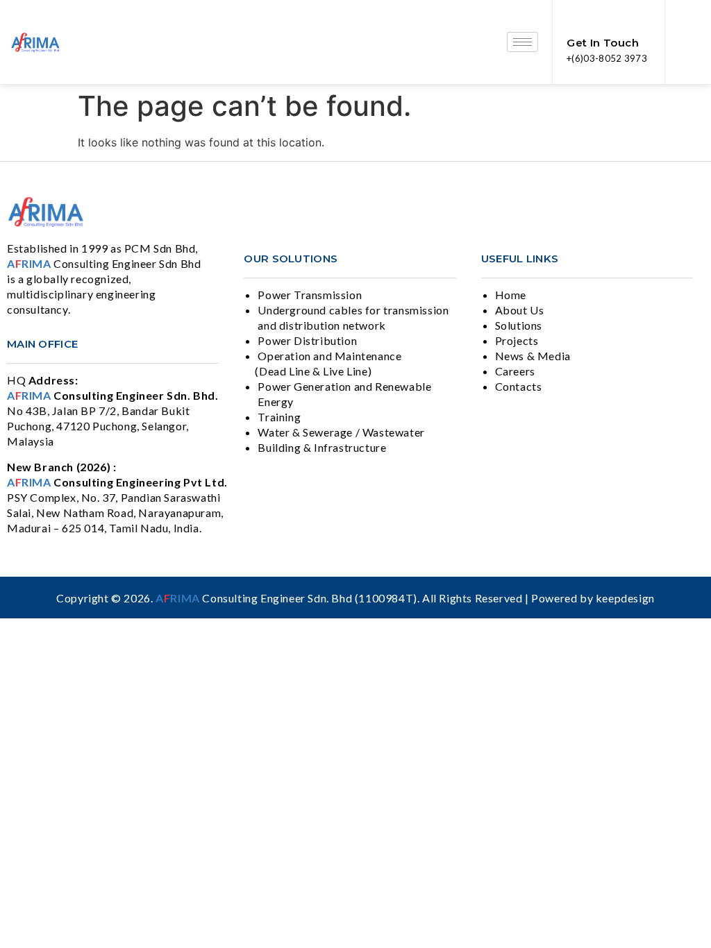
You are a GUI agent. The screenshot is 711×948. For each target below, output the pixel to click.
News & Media (533, 355)
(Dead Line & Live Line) (313, 371)
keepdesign (625, 597)
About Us (519, 309)
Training (279, 416)
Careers (515, 371)
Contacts (518, 386)
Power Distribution (307, 340)
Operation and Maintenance (329, 355)
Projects (517, 340)
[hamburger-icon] (522, 42)
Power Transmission (310, 294)
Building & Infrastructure (322, 447)
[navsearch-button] (688, 42)
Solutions (518, 325)
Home (510, 294)
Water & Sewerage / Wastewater (341, 432)
